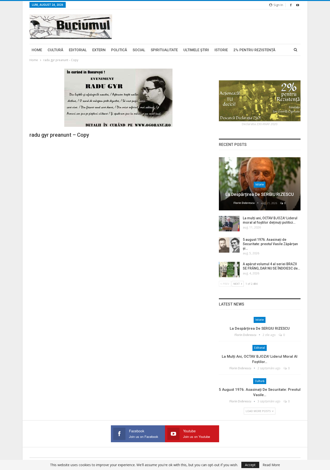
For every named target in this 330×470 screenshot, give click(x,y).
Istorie (221, 50)
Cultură (55, 50)
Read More (271, 465)
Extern (99, 50)
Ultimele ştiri (196, 50)
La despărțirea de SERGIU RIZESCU (259, 194)
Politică (119, 50)
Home (37, 50)
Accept (250, 465)
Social (139, 50)
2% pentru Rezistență (254, 50)
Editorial (78, 50)
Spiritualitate (164, 50)
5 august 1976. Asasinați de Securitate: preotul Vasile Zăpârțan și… (270, 244)
